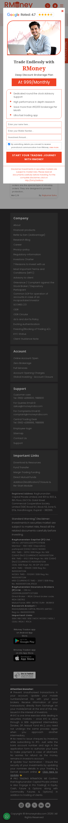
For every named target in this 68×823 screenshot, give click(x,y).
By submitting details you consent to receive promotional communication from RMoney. (34, 146)
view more (53, 147)
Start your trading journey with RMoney (34, 157)
